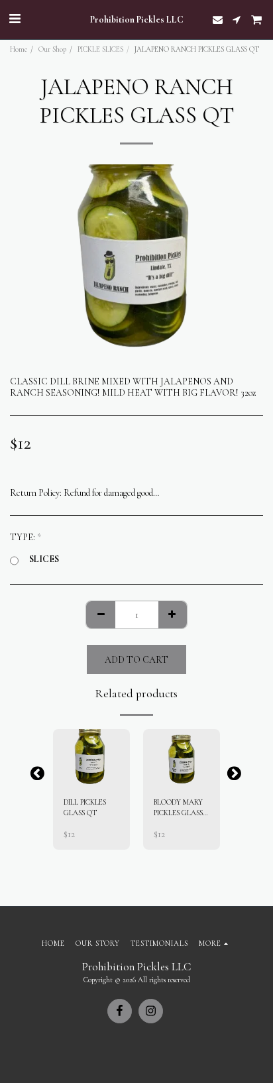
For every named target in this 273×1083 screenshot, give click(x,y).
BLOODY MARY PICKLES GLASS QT (178, 809)
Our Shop (52, 49)
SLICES (44, 559)
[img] (91, 758)
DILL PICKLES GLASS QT (85, 808)
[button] (14, 19)
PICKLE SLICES (100, 49)
